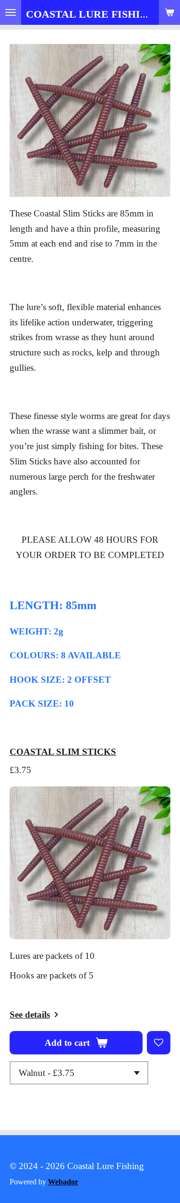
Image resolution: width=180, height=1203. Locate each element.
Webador (63, 1182)
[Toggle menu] (10, 12)
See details (30, 1015)
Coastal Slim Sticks (63, 752)
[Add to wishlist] (158, 1042)
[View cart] (169, 12)
